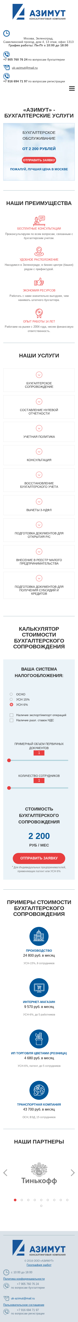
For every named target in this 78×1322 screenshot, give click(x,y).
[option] (39, 1173)
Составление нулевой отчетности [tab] (39, 411)
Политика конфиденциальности (24, 1278)
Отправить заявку (39, 160)
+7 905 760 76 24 (15, 59)
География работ (39, 1265)
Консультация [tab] (39, 460)
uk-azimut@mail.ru (25, 67)
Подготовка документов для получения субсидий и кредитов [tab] (39, 590)
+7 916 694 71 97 (15, 81)
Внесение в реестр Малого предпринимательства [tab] (39, 561)
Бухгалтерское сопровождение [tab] (39, 385)
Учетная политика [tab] (39, 436)
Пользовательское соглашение (23, 1304)
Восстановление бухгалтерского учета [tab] (39, 485)
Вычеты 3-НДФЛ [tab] (39, 510)
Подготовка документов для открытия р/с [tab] (39, 535)
